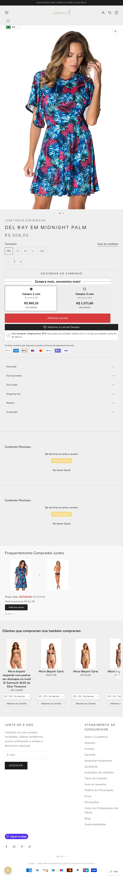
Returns (10, 402)
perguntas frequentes (98, 760)
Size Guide (11, 384)
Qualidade (91, 766)
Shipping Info (13, 393)
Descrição (11, 366)
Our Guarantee (14, 375)
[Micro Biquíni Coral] (51, 653)
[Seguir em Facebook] (6, 846)
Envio (88, 796)
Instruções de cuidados (99, 772)
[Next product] (119, 673)
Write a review (62, 460)
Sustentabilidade (95, 824)
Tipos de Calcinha (96, 778)
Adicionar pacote (57, 318)
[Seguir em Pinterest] (21, 846)
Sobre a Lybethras (96, 737)
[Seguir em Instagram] (14, 846)
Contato (89, 749)
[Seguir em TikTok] (29, 846)
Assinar (16, 765)
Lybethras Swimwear (25, 220)
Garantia (90, 754)
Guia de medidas (108, 244)
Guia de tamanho (95, 784)
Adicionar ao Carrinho (17, 703)
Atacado (90, 743)
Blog (87, 818)
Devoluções (92, 802)
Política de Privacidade (99, 790)
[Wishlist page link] (8, 21)
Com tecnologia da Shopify (79, 863)
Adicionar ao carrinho (61, 273)
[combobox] (17, 696)
